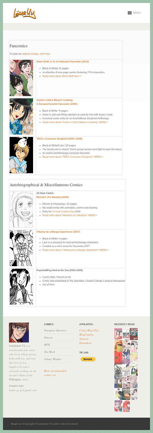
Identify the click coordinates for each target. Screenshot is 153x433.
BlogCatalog (86, 334)
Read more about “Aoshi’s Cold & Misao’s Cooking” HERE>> (75, 122)
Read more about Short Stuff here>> (61, 76)
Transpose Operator (55, 330)
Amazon (83, 338)
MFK (47, 344)
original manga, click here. (36, 53)
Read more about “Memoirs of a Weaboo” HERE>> (69, 215)
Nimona (48, 337)
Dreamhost (85, 343)
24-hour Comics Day (63, 211)
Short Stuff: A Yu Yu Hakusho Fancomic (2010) (62, 61)
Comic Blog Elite (89, 330)
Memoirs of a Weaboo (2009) (52, 197)
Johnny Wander (52, 359)
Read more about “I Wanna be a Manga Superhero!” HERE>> (75, 250)
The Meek (49, 352)
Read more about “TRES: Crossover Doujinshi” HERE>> (72, 156)
